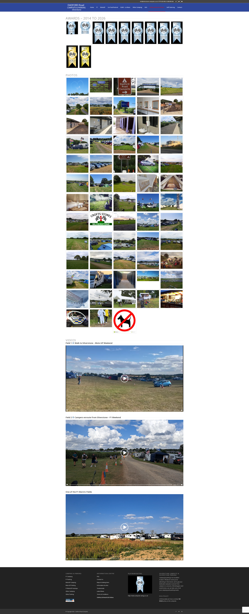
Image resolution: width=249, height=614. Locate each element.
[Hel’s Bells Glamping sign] (148, 183)
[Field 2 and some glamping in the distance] (101, 260)
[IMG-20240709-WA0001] (101, 321)
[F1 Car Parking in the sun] (101, 164)
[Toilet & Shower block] (171, 125)
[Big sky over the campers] (148, 260)
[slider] (121, 484)
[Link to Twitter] (179, 1)
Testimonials (100, 588)
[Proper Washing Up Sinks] (148, 125)
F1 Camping (69, 576)
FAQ (98, 576)
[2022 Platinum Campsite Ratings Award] (111, 33)
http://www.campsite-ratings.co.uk (138, 596)
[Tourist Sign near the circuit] (124, 164)
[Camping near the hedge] (101, 183)
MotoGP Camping (71, 582)
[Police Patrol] (77, 321)
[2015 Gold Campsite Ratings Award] (72, 57)
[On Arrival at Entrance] (101, 86)
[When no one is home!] (77, 260)
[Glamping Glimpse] (124, 202)
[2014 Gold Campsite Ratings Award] (85, 57)
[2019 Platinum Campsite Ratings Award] (137, 33)
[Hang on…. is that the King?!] (101, 279)
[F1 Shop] (148, 299)
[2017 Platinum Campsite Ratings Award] (163, 33)
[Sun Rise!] (124, 222)
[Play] (67, 410)
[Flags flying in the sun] (148, 202)
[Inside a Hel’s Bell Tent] (77, 202)
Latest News (100, 591)
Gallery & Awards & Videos (105, 597)
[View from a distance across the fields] (101, 106)
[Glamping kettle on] (101, 202)
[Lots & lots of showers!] (124, 279)
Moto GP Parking (70, 585)
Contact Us (100, 579)
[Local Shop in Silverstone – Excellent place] (101, 222)
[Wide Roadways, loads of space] (77, 279)
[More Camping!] (77, 164)
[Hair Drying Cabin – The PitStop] (148, 106)
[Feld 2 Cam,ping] (124, 241)
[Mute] (182, 410)
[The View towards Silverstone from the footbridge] (77, 106)
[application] (124, 378)
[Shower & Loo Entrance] (171, 106)
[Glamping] (148, 164)
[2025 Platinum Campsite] (72, 33)
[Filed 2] (101, 299)
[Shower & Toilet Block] (77, 125)
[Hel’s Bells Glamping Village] (171, 202)
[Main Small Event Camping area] (124, 183)
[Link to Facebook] (176, 1)
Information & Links (102, 585)
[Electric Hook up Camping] (148, 241)
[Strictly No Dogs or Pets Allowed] (124, 321)
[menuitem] (92, 7)
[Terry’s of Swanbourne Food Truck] (171, 299)
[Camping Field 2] (148, 144)
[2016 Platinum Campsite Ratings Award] (176, 33)
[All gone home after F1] (77, 241)
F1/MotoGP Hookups (72, 588)
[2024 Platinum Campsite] (85, 33)
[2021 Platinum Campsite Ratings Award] (124, 33)
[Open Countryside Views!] (171, 164)
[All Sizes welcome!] (171, 144)
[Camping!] (101, 241)
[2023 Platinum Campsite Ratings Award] (98, 33)
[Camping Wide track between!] (101, 144)
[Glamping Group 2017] (171, 260)
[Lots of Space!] (77, 183)
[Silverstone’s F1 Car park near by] (171, 279)
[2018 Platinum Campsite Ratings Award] (150, 33)
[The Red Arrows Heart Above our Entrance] (77, 86)
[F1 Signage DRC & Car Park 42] (124, 106)
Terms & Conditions (102, 594)
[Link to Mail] (181, 1)
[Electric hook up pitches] (124, 144)
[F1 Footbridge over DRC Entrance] (148, 86)
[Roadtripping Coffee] (124, 299)
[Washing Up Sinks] (101, 125)
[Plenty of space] (124, 260)
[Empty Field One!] (171, 86)
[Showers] (124, 125)
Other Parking (70, 594)
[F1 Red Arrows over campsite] (77, 299)
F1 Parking (69, 579)
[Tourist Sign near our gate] (124, 86)
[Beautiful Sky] (148, 222)
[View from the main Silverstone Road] (148, 279)
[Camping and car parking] (171, 241)
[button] (124, 378)
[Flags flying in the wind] (77, 144)
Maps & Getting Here (103, 582)
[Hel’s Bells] (171, 183)
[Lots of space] (77, 222)
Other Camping (70, 591)
